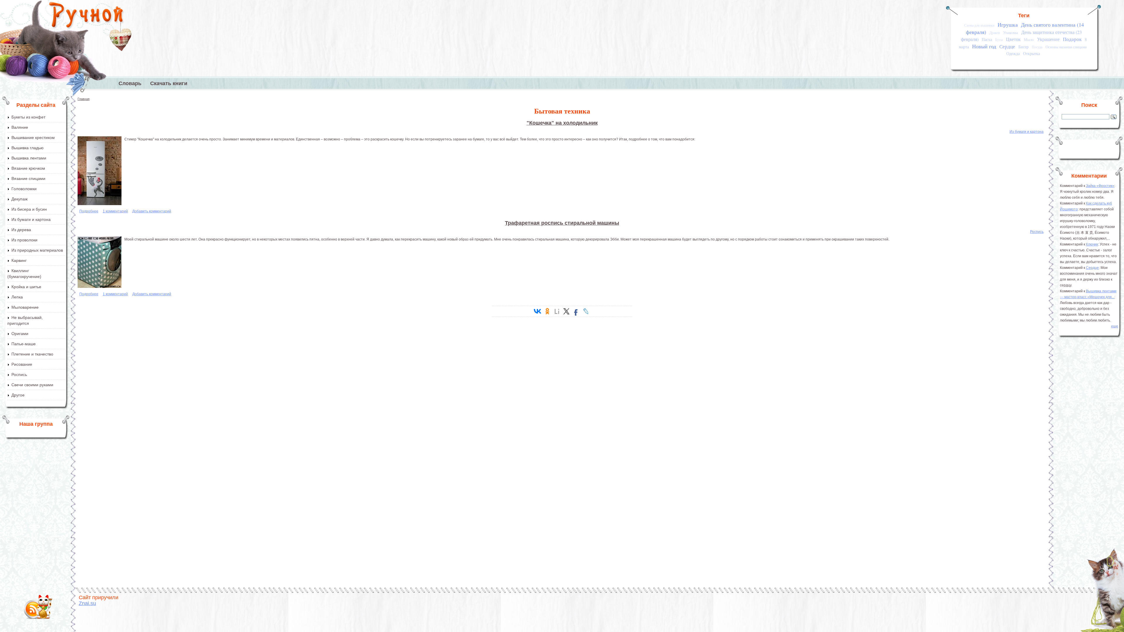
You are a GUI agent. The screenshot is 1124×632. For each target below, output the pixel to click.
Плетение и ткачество (32, 354)
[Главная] (86, 16)
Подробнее (88, 211)
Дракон (994, 32)
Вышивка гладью (27, 147)
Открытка (1031, 53)
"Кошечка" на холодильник (562, 123)
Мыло (1029, 39)
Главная (84, 99)
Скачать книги (168, 83)
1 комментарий (115, 211)
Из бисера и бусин (29, 209)
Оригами (19, 333)
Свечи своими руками (32, 384)
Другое (18, 395)
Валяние (19, 127)
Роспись (19, 374)
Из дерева (21, 229)
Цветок (1013, 39)
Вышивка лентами (28, 158)
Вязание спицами (28, 178)
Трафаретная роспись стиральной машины (562, 223)
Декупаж (19, 199)
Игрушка (1008, 24)
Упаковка (1010, 32)
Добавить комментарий (151, 211)
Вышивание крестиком (33, 137)
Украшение (1048, 39)
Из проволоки (24, 240)
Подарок (1072, 39)
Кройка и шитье (26, 286)
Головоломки (24, 188)
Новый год (984, 46)
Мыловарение (25, 307)
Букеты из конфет (28, 117)
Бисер (1023, 46)
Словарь (130, 83)
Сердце (1007, 46)
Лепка (17, 297)
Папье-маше (23, 343)
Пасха (987, 39)
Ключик (1092, 244)
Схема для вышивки (979, 25)
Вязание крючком (28, 168)
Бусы (999, 39)
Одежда (1013, 53)
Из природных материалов (37, 250)
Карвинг (19, 260)
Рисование (21, 364)
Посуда (1037, 47)
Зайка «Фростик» (1100, 186)
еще (1114, 326)
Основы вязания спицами (1066, 46)
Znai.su (87, 603)
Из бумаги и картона (31, 219)
